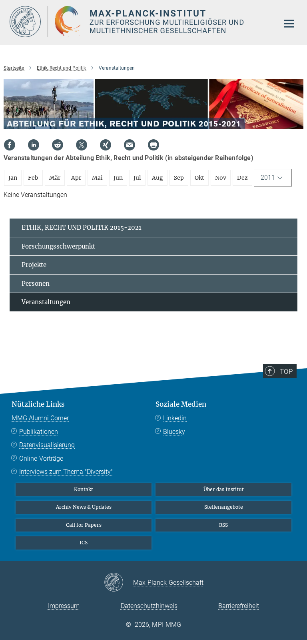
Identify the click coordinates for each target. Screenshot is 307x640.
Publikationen (38, 431)
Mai (97, 177)
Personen (36, 283)
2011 (268, 177)
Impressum (64, 606)
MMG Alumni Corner (40, 418)
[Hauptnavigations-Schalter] (289, 24)
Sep (179, 177)
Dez (242, 177)
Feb (33, 177)
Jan (12, 177)
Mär (54, 177)
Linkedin (175, 418)
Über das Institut (223, 489)
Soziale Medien (180, 404)
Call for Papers (84, 525)
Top (286, 371)
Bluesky (174, 431)
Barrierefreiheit (238, 606)
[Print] (153, 145)
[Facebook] (10, 145)
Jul (137, 177)
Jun (118, 177)
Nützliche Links (38, 404)
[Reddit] (58, 145)
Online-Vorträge (41, 458)
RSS (223, 525)
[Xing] (106, 145)
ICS (84, 543)
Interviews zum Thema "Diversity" (66, 471)
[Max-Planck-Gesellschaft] (118, 582)
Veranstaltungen (46, 302)
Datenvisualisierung (47, 445)
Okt (199, 177)
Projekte (34, 265)
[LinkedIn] (34, 145)
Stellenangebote (223, 507)
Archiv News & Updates (84, 507)
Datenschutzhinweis (149, 606)
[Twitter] (82, 145)
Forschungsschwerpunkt (58, 246)
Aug (157, 177)
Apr (76, 177)
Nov (220, 177)
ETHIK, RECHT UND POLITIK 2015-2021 (82, 227)
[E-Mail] (130, 145)
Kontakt (83, 489)
